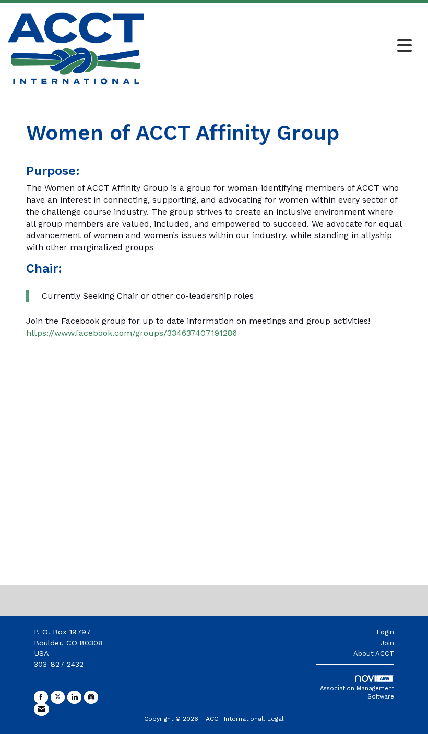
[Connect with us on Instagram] (91, 697)
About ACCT (373, 653)
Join (387, 643)
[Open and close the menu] (280, 46)
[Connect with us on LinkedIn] (74, 697)
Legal (275, 719)
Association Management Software (357, 692)
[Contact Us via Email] (41, 709)
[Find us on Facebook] (41, 697)
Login (385, 632)
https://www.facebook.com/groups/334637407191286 (131, 333)
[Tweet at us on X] (58, 697)
